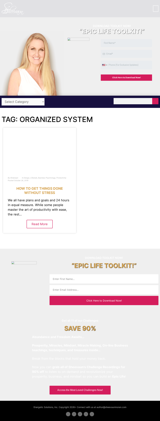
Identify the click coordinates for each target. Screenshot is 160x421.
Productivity (61, 178)
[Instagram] (92, 414)
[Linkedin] (80, 414)
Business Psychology (46, 178)
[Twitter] (74, 414)
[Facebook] (68, 414)
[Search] (155, 101)
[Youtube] (86, 414)
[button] (155, 8)
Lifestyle (33, 178)
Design (26, 178)
